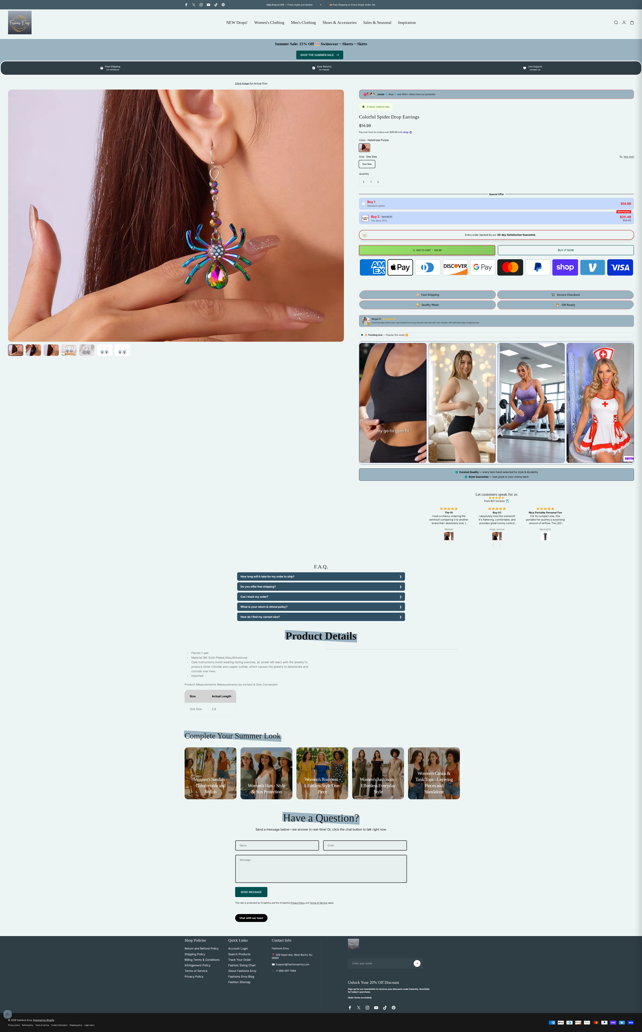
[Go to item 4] (69, 350)
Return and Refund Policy (202, 948)
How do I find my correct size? (260, 616)
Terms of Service (318, 902)
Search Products (239, 954)
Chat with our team (251, 918)
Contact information (59, 1025)
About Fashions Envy (242, 971)
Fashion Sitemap (239, 982)
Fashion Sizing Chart (242, 965)
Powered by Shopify (43, 1020)
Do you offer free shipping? (258, 586)
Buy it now (566, 250)
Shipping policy (75, 1025)
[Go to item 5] (86, 350)
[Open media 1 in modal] (176, 216)
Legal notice (89, 1025)
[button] (494, 545)
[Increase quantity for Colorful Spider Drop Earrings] (379, 182)
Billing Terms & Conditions (202, 959)
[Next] (335, 223)
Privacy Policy (298, 902)
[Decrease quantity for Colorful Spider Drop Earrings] (363, 182)
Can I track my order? (254, 596)
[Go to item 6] (104, 350)
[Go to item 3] (51, 350)
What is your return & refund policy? (264, 606)
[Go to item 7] (122, 350)
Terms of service (42, 1025)
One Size (367, 164)
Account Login (238, 948)
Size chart (629, 156)
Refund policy (27, 1025)
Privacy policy (14, 1025)
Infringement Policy (197, 965)
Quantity (364, 173)
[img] (496, 497)
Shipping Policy (195, 954)
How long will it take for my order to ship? (267, 576)
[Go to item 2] (33, 350)
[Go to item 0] (15, 350)
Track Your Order (239, 959)
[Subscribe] (417, 963)
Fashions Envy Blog (241, 976)
